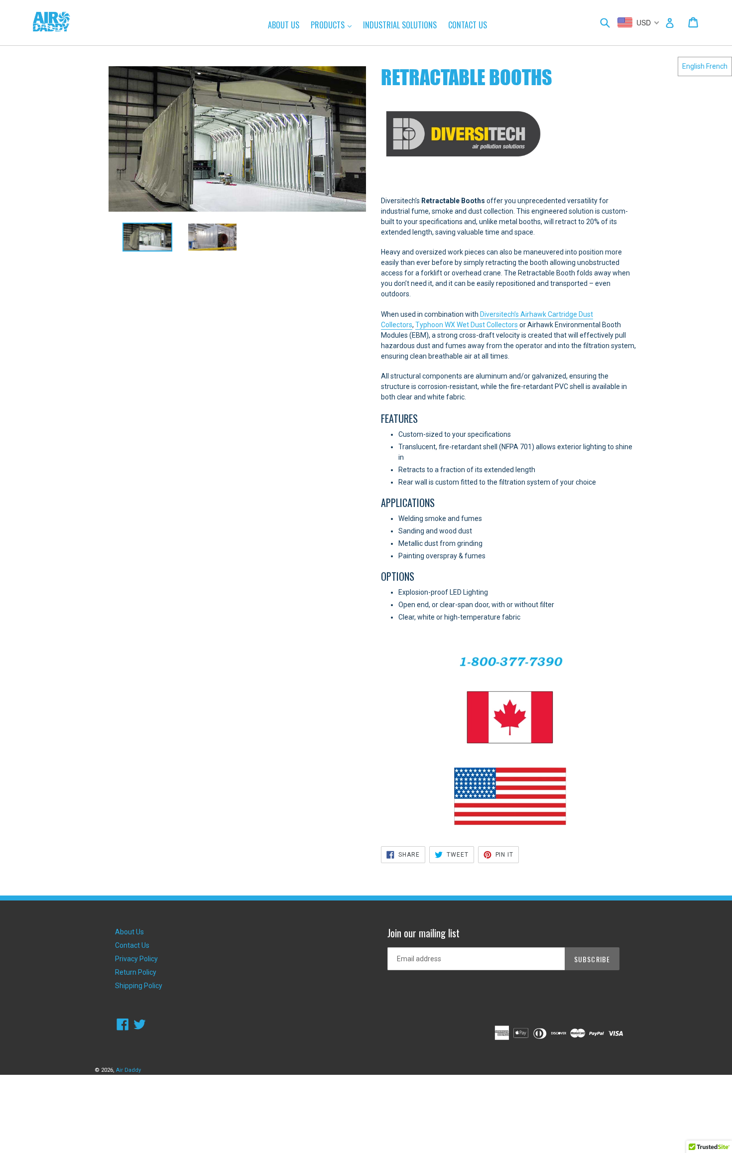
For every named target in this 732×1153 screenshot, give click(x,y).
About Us (283, 25)
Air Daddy (128, 1070)
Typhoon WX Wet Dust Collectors (466, 325)
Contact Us (467, 25)
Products (334, 24)
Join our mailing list (423, 933)
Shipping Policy (138, 986)
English (693, 66)
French (717, 66)
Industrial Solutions (400, 25)
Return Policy (135, 972)
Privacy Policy (136, 959)
